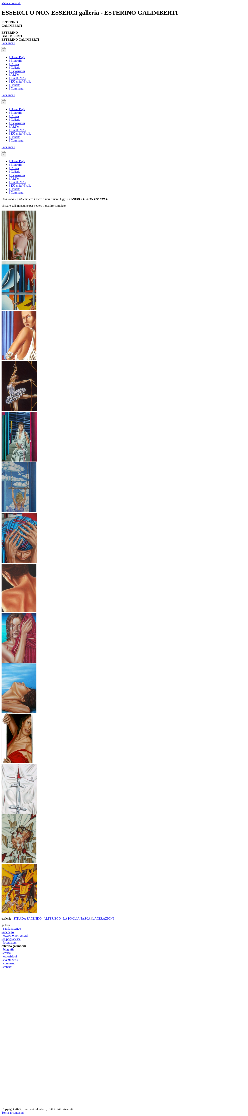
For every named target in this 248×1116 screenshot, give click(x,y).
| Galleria (14, 67)
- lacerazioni (9, 942)
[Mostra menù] (3, 47)
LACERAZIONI (103, 918)
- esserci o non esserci (15, 935)
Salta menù (8, 43)
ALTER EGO (52, 918)
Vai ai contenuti (11, 3)
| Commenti (16, 88)
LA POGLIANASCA (76, 918)
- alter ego (8, 932)
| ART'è (14, 74)
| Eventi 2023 (17, 78)
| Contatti (14, 85)
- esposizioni (9, 956)
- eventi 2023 (10, 960)
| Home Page (17, 57)
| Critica (14, 64)
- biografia (8, 949)
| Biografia (15, 60)
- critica (6, 953)
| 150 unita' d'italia (20, 81)
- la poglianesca (11, 939)
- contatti (7, 966)
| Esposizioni (17, 71)
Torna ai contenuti (13, 1112)
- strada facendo (11, 928)
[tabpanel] (124, 25)
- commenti (8, 963)
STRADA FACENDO (27, 918)
